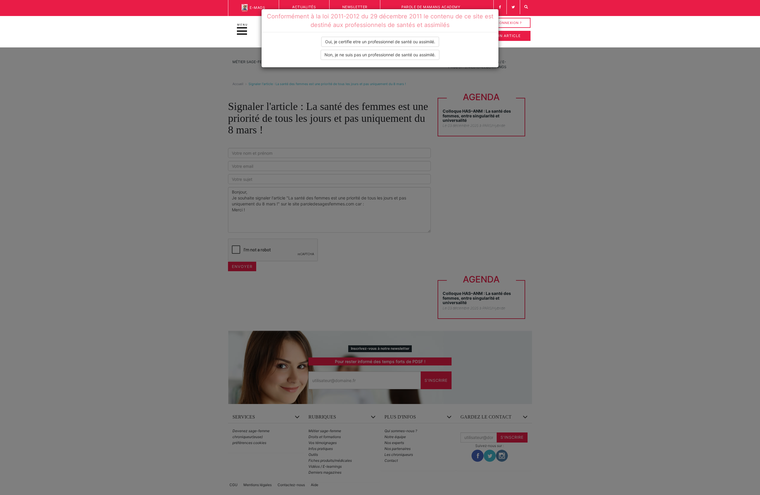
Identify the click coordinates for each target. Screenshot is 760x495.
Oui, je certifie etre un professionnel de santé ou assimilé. (380, 41)
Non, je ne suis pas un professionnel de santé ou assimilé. (380, 54)
